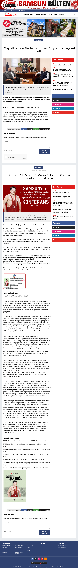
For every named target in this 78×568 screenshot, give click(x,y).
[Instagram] (39, 558)
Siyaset (61, 14)
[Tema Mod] (74, 14)
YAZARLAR (22, 10)
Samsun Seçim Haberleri (19, 553)
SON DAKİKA (6, 10)
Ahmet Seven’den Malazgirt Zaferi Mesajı (63, 90)
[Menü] (72, 14)
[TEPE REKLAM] (39, 4)
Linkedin (57, 108)
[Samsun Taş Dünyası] (39, 27)
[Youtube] (42, 558)
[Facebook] (32, 558)
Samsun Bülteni (7, 549)
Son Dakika (53, 14)
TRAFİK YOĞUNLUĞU (63, 545)
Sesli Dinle (47, 129)
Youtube (57, 113)
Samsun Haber (28, 14)
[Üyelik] (75, 10)
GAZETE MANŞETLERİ (63, 549)
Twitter (56, 100)
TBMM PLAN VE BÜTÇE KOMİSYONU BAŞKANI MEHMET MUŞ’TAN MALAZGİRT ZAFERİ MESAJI (62, 83)
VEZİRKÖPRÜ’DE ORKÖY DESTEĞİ (62, 65)
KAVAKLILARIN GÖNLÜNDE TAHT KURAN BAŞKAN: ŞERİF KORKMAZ (62, 70)
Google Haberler (41, 14)
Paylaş (24, 129)
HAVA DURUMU (62, 547)
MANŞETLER (14, 10)
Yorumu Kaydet (44, 151)
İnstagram (57, 104)
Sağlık (28, 547)
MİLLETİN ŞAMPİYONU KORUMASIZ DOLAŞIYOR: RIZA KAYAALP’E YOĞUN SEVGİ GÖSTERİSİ (63, 76)
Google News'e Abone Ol (13, 129)
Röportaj (5, 552)
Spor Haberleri (18, 547)
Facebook (57, 96)
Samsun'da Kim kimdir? (31, 549)
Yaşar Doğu (18, 549)
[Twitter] (35, 558)
